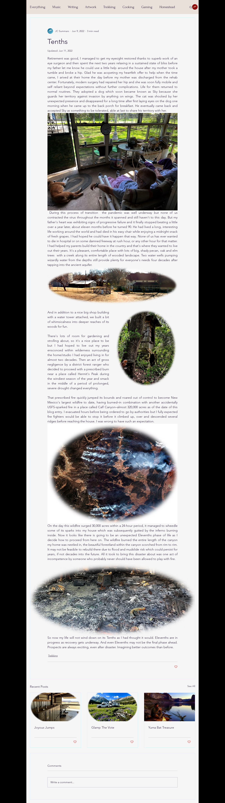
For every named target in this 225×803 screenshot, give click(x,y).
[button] (190, 7)
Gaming (146, 7)
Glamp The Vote (102, 727)
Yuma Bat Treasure (161, 727)
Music (56, 7)
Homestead (167, 7)
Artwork (90, 7)
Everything (37, 7)
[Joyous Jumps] (55, 707)
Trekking (109, 7)
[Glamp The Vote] (112, 707)
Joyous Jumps (44, 727)
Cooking (128, 7)
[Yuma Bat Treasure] (169, 707)
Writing (73, 7)
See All (191, 686)
